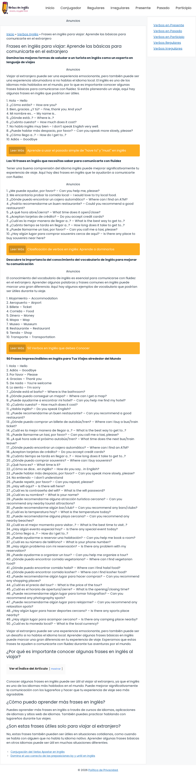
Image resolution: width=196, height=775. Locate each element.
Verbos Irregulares (167, 48)
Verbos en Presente (168, 25)
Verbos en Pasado (167, 31)
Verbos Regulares (167, 42)
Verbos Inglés (27, 34)
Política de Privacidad (103, 770)
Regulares (95, 8)
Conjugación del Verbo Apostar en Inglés (38, 752)
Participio (183, 8)
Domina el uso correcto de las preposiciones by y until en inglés (53, 756)
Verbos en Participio (168, 37)
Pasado (163, 8)
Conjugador (70, 8)
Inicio (49, 8)
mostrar (56, 669)
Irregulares (120, 8)
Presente (143, 8)
